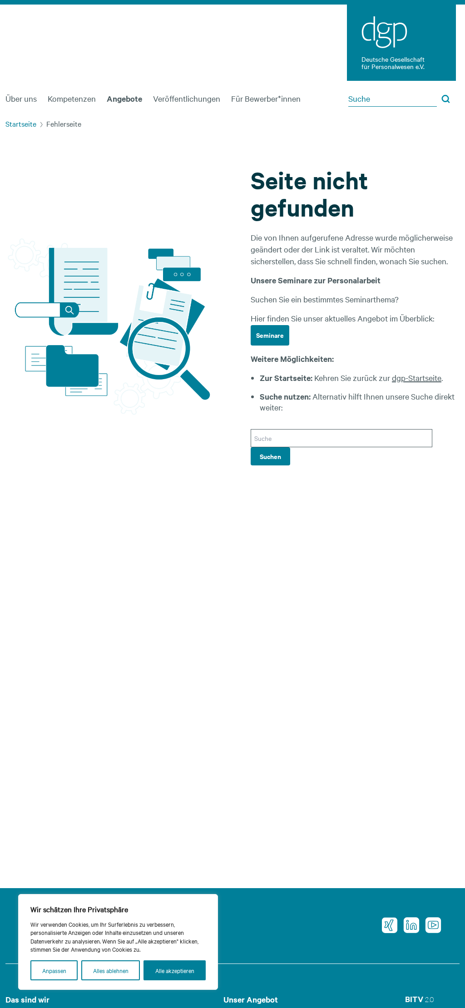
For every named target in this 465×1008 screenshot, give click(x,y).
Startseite (20, 123)
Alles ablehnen (111, 970)
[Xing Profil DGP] (387, 925)
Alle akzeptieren (174, 970)
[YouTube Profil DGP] (430, 925)
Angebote (124, 98)
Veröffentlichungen (186, 98)
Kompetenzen (72, 98)
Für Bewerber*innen (266, 98)
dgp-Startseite (416, 377)
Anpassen (54, 970)
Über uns (21, 98)
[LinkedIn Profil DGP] (409, 925)
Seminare (270, 335)
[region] (118, 942)
